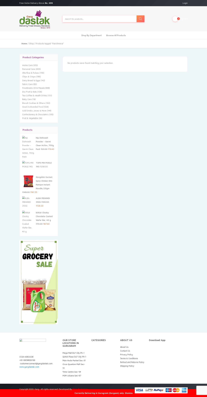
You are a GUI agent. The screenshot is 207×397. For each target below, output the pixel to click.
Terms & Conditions (129, 358)
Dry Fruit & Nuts (29, 91)
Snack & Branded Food (32, 107)
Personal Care (28, 69)
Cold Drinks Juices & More (34, 110)
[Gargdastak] (34, 18)
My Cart (183, 18)
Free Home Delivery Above (36, 3)
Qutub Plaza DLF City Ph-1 (74, 356)
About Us (124, 347)
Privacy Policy (126, 354)
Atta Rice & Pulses (30, 73)
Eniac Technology (80, 389)
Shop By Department (91, 35)
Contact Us (125, 351)
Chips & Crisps (29, 76)
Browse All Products (116, 35)
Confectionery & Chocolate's (35, 114)
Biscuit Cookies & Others (33, 103)
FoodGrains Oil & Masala (33, 88)
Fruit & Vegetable (30, 118)
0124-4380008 (26, 357)
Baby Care (27, 99)
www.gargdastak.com (29, 367)
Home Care (27, 65)
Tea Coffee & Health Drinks (34, 95)
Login (185, 3)
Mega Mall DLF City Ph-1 (73, 353)
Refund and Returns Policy (132, 362)
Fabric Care (27, 84)
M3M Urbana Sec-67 (72, 375)
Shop (31, 43)
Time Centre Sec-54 (72, 372)
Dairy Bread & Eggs (31, 80)
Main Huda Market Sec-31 (74, 360)
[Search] (140, 18)
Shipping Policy (127, 366)
